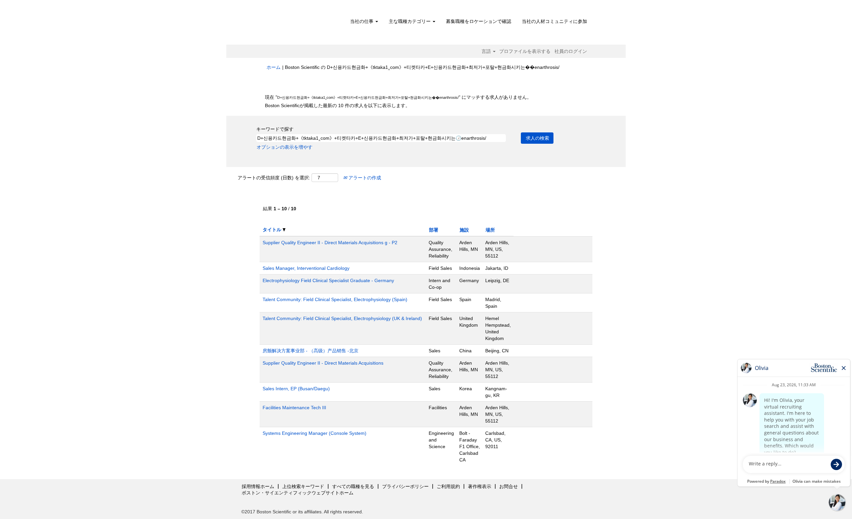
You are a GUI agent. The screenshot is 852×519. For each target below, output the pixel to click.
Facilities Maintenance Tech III (294, 407)
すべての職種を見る (353, 486)
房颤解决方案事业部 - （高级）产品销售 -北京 (310, 350)
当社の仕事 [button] (362, 21)
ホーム (274, 67)
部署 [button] (433, 230)
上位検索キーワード (303, 486)
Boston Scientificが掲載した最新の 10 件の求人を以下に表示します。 (337, 105)
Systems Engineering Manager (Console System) (314, 433)
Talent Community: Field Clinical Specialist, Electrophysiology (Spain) (335, 299)
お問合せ (508, 486)
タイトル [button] (273, 229)
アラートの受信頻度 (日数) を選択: (274, 177)
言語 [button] (487, 51)
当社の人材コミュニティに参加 (554, 21)
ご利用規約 (448, 486)
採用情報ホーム (258, 486)
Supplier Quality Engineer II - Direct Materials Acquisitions (323, 363)
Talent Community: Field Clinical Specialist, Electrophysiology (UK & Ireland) (342, 318)
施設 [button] (464, 230)
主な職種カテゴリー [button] (410, 21)
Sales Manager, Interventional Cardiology (306, 268)
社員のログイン (570, 51)
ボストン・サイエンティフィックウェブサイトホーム (297, 492)
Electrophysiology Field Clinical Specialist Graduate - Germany (328, 280)
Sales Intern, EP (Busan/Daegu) (296, 388)
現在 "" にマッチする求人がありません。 (398, 97)
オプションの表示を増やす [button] (285, 147)
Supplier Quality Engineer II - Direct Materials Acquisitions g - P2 (330, 242)
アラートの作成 (364, 177)
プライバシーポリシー (405, 486)
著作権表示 (479, 486)
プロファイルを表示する (524, 51)
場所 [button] (490, 230)
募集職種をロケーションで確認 (478, 21)
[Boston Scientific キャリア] (305, 24)
